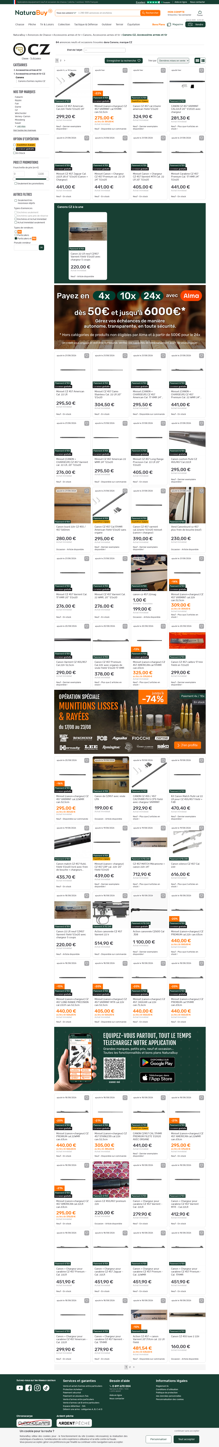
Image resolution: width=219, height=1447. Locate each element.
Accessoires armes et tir (67, 35)
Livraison (25, 149)
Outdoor (107, 24)
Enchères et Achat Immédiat (31, 219)
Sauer (18, 123)
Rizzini (18, 100)
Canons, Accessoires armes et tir (101, 35)
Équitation (133, 24)
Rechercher (152, 13)
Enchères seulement (27, 212)
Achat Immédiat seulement (31, 223)
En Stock (20, 153)
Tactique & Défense (86, 24)
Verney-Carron (22, 116)
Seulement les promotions (30, 184)
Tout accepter (186, 1439)
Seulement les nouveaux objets (26, 201)
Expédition (26, 145)
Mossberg (20, 120)
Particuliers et (26, 238)
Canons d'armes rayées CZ (31, 81)
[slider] (14, 179)
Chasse (19, 24)
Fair (17, 104)
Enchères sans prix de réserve (32, 216)
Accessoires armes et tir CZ (30, 74)
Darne (18, 107)
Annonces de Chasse (39, 35)
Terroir (119, 24)
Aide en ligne (181, 2)
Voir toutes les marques (24, 130)
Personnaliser (158, 1439)
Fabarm (19, 97)
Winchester (20, 113)
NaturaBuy (19, 35)
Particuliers (23, 235)
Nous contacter (197, 2)
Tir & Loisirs (47, 24)
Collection (64, 24)
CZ (16, 110)
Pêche (32, 24)
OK (41, 247)
